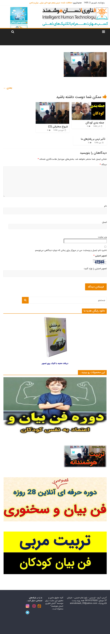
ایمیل (104, 222)
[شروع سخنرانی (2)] (52, 104)
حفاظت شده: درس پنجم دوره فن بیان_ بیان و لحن (50, 2)
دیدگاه (103, 164)
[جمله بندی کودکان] (88, 104)
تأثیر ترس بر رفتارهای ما (93, 139)
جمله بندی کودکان (95, 123)
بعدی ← (7, 88)
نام (105, 206)
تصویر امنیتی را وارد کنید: (95, 268)
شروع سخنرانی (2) (58, 127)
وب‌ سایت (102, 237)
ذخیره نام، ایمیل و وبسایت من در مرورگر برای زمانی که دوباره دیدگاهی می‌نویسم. (71, 250)
